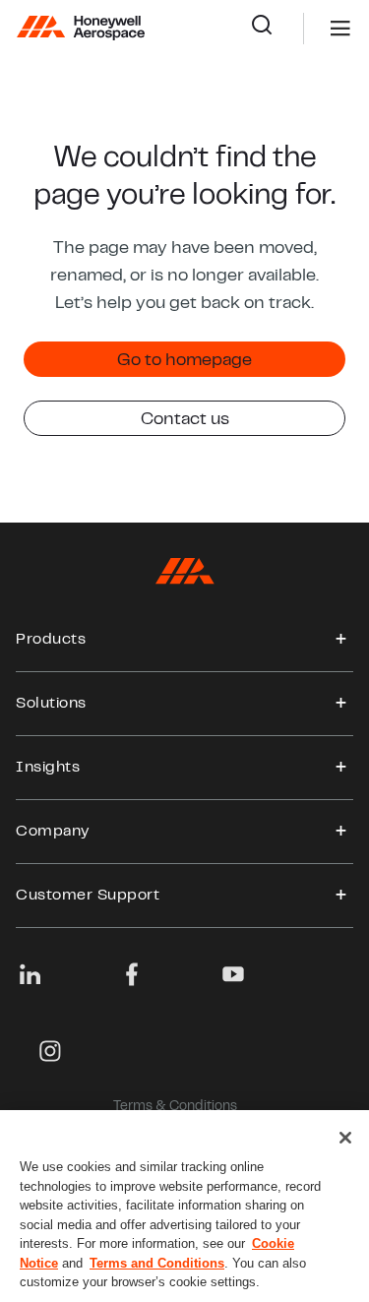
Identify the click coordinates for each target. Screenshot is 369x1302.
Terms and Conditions (157, 1263)
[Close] (345, 1137)
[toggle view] (341, 639)
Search (277, 28)
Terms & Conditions (175, 1107)
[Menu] (311, 28)
